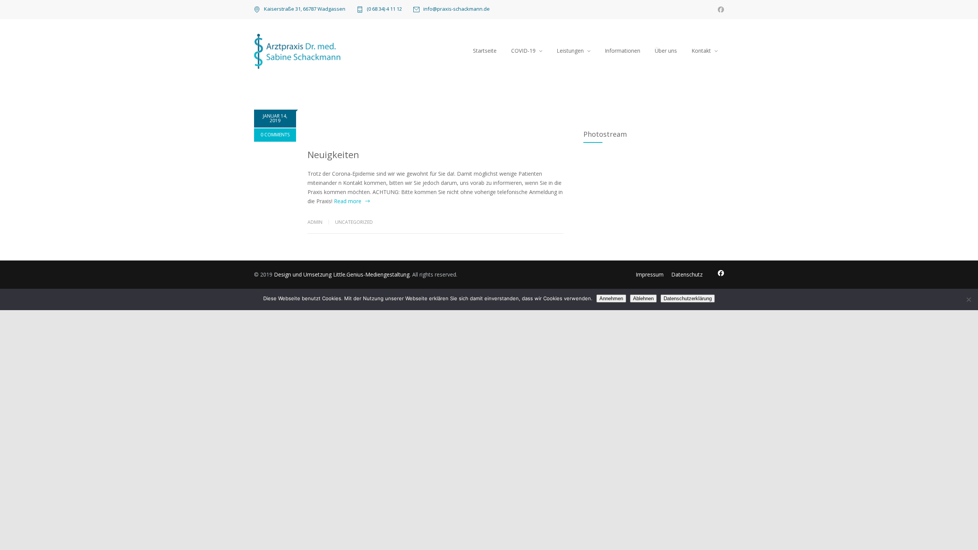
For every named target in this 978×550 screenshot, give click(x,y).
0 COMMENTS (275, 134)
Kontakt (701, 50)
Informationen (622, 50)
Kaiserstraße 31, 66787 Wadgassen (304, 8)
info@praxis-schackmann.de (456, 9)
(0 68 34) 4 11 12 (384, 9)
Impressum (650, 274)
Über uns (666, 50)
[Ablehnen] (968, 299)
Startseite (485, 50)
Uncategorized (354, 222)
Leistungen (570, 50)
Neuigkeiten (333, 154)
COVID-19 (523, 50)
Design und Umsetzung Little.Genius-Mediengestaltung (342, 274)
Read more (347, 201)
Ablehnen (643, 298)
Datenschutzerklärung (688, 298)
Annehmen (611, 298)
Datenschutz (687, 274)
